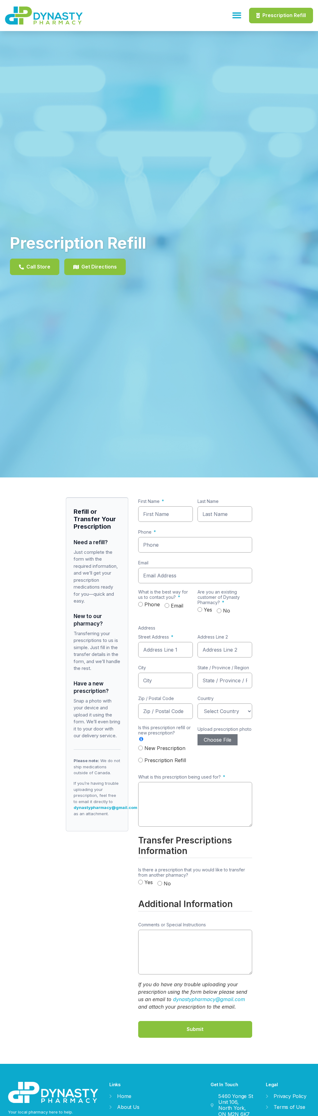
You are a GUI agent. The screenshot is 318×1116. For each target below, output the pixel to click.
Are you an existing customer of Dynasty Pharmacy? (219, 597)
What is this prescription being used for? (179, 777)
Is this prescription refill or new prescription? (164, 730)
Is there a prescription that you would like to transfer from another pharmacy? (191, 872)
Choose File (217, 740)
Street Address (153, 637)
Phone (145, 532)
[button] (237, 15)
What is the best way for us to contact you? (163, 595)
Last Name (208, 501)
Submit (195, 1029)
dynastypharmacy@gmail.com (105, 807)
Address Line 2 (213, 637)
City (142, 667)
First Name (149, 501)
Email (143, 562)
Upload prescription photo (225, 729)
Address (146, 628)
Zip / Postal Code (156, 698)
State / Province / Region (223, 667)
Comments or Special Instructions (172, 924)
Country (206, 698)
